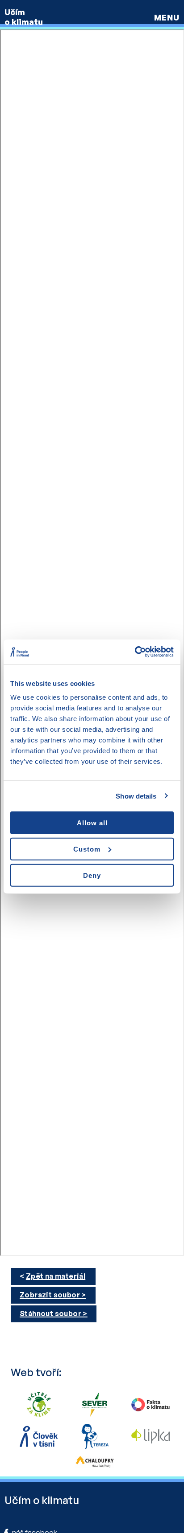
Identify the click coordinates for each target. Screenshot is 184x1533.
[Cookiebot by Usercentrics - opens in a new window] (135, 652)
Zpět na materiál (55, 1276)
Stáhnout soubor (50, 1313)
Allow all (92, 823)
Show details (136, 795)
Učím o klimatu (23, 17)
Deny (92, 875)
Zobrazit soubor (50, 1294)
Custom (86, 848)
